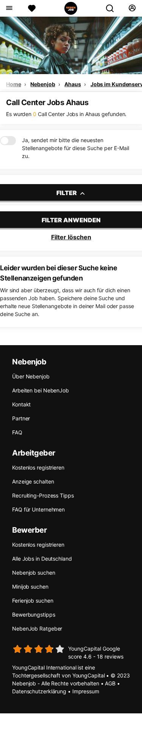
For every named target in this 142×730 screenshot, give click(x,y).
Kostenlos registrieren (38, 467)
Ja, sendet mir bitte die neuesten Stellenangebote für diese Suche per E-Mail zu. (75, 148)
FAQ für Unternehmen (38, 509)
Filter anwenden (71, 220)
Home (13, 84)
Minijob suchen (30, 586)
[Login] (132, 8)
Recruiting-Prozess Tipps (43, 495)
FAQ (17, 432)
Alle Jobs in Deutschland (42, 558)
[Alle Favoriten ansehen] (32, 8)
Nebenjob (42, 84)
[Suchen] (113, 8)
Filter (67, 193)
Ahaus (72, 84)
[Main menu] (9, 8)
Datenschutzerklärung (39, 691)
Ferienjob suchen (32, 600)
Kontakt (21, 404)
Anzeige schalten (33, 481)
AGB (110, 683)
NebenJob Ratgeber (37, 628)
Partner (21, 418)
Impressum (85, 691)
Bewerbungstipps (33, 614)
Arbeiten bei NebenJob (40, 390)
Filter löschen (71, 237)
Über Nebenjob (31, 376)
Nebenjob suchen (33, 572)
